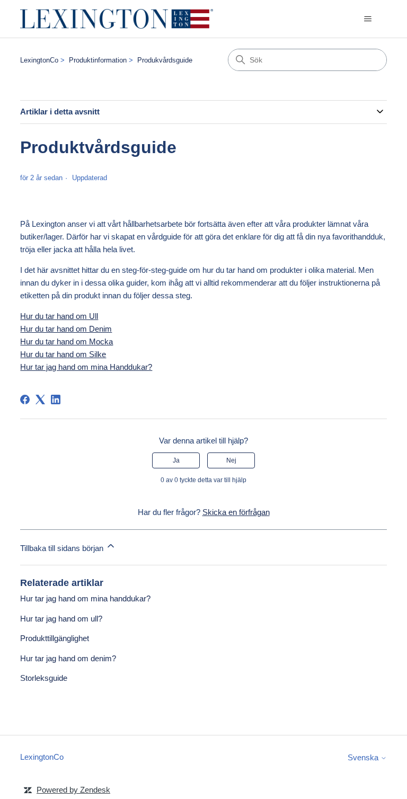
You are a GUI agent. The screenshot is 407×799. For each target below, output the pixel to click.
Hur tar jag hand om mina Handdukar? (86, 366)
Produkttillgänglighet (54, 638)
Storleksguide (43, 677)
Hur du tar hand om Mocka (66, 341)
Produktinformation (98, 60)
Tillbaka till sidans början (62, 548)
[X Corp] (40, 399)
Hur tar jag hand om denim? (68, 658)
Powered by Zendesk (73, 789)
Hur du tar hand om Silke (63, 354)
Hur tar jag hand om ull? (61, 618)
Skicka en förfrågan (236, 512)
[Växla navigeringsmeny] (368, 19)
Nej (231, 460)
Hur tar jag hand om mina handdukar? (85, 598)
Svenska (364, 757)
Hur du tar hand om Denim (66, 328)
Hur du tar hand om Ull (59, 316)
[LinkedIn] (55, 399)
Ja (176, 460)
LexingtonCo (39, 60)
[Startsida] (116, 19)
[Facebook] (25, 399)
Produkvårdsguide (164, 60)
